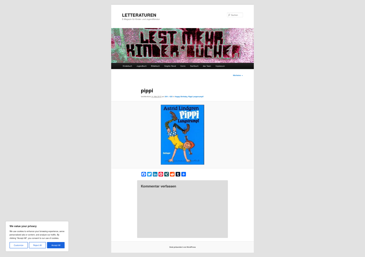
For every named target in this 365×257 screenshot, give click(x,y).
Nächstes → (238, 75)
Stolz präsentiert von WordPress (182, 247)
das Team (207, 66)
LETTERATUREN (139, 15)
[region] (37, 236)
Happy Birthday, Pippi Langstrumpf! (189, 96)
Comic (183, 66)
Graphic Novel (170, 66)
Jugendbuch (142, 66)
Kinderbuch (127, 66)
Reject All (37, 245)
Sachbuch (194, 66)
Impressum (220, 66)
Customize (18, 245)
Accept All (55, 245)
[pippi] (182, 135)
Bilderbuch (155, 66)
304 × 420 (169, 96)
